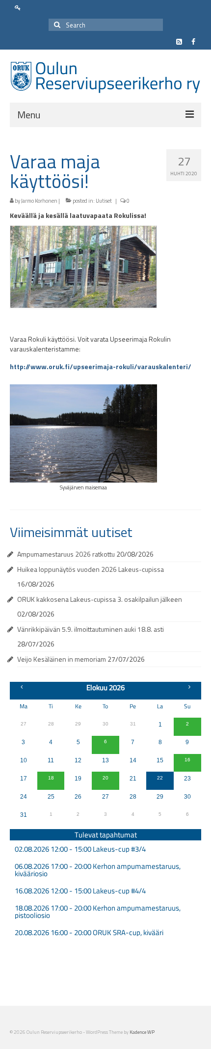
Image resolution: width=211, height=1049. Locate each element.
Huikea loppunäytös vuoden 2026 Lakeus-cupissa (90, 569)
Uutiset (104, 201)
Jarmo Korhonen (39, 201)
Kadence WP (142, 1032)
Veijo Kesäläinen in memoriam (61, 659)
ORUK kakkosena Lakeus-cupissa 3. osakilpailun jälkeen (99, 599)
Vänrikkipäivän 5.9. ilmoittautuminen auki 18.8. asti (90, 629)
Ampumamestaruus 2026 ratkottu (66, 554)
